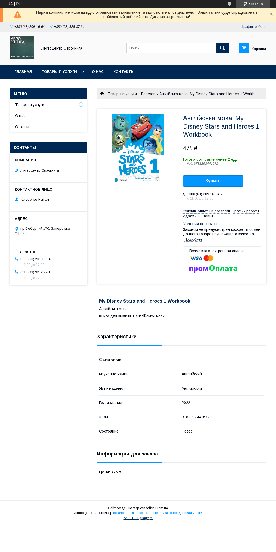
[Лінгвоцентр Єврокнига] (22, 58)
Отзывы (22, 127)
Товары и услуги (59, 72)
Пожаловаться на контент (131, 513)
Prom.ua (161, 508)
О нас (98, 72)
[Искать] (222, 48)
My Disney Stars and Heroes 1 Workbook (144, 301)
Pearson (148, 94)
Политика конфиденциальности (177, 513)
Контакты (123, 72)
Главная (23, 72)
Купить (213, 181)
